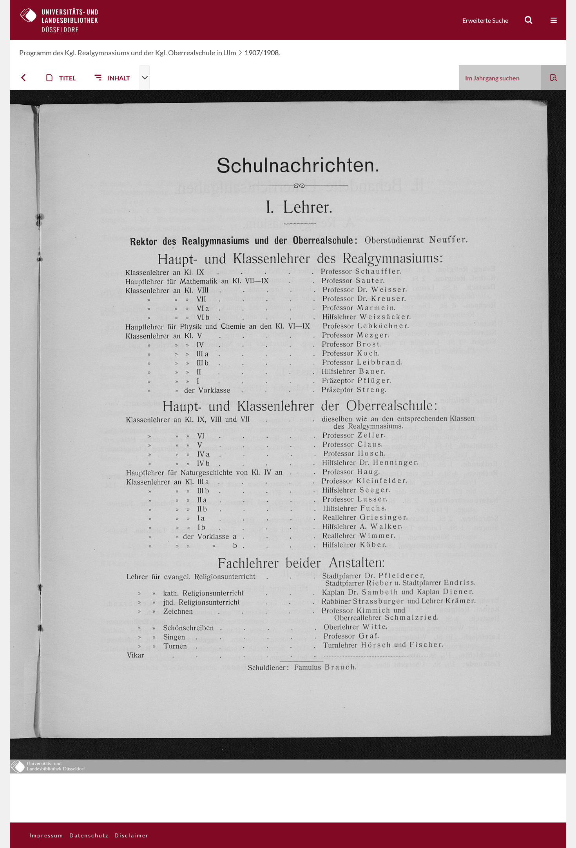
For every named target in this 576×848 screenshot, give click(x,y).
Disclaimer (131, 835)
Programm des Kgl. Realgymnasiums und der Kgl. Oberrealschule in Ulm (127, 52)
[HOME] (65, 20)
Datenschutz (89, 835)
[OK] (528, 20)
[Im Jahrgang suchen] (553, 77)
